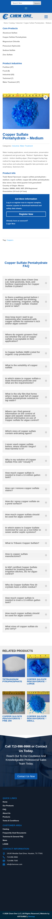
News (5, 840)
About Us (6, 813)
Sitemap (31, 916)
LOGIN (5, 844)
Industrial (19, 23)
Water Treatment (9, 82)
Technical (7, 78)
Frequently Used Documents (14, 833)
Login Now (10, 224)
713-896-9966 (21, 746)
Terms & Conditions (11, 821)
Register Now (26, 214)
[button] (45, 97)
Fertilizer (6, 67)
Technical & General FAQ (13, 837)
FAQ (4, 809)
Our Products (8, 806)
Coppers (10, 240)
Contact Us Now (26, 776)
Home (6, 23)
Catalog (12, 23)
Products (6, 817)
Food (5, 71)
